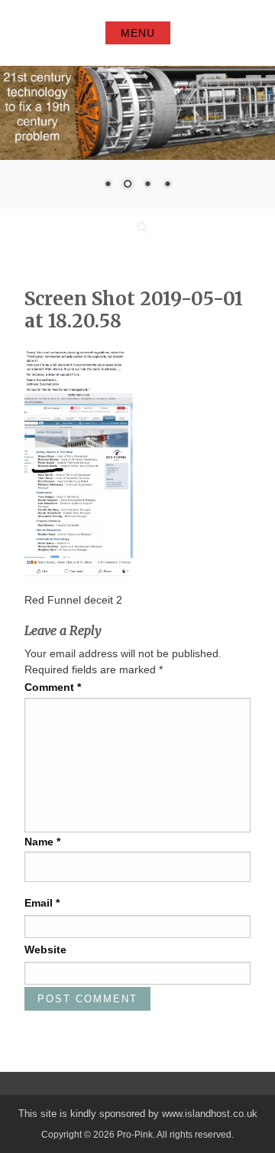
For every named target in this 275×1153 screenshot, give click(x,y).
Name (42, 841)
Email (42, 903)
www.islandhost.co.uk (209, 1113)
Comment (52, 687)
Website (45, 949)
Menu (138, 33)
